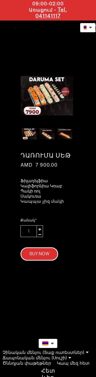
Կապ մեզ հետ (73, 363)
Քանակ (28, 220)
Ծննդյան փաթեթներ (27, 363)
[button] (63, 27)
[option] (46, 95)
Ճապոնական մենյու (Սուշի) (35, 358)
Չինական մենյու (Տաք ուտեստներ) (43, 352)
